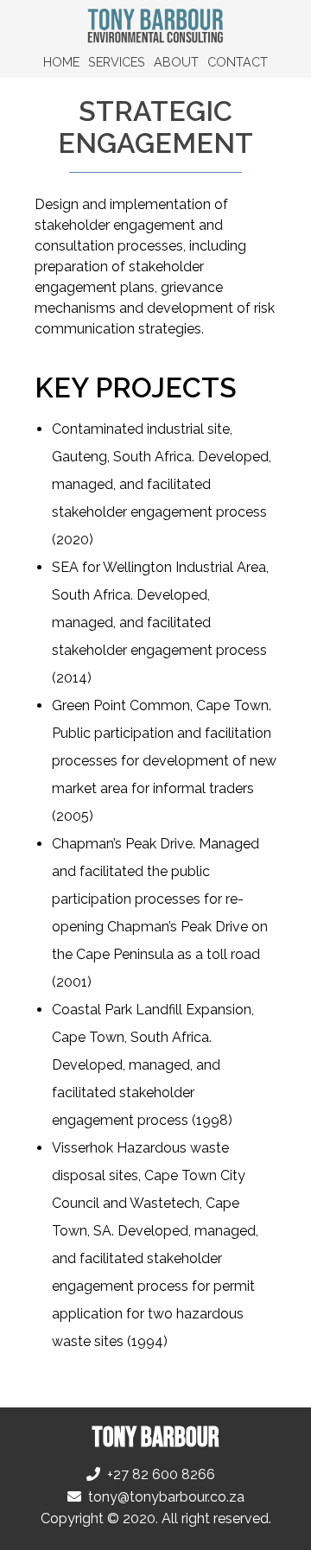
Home (61, 61)
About (176, 61)
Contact (237, 61)
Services (116, 61)
